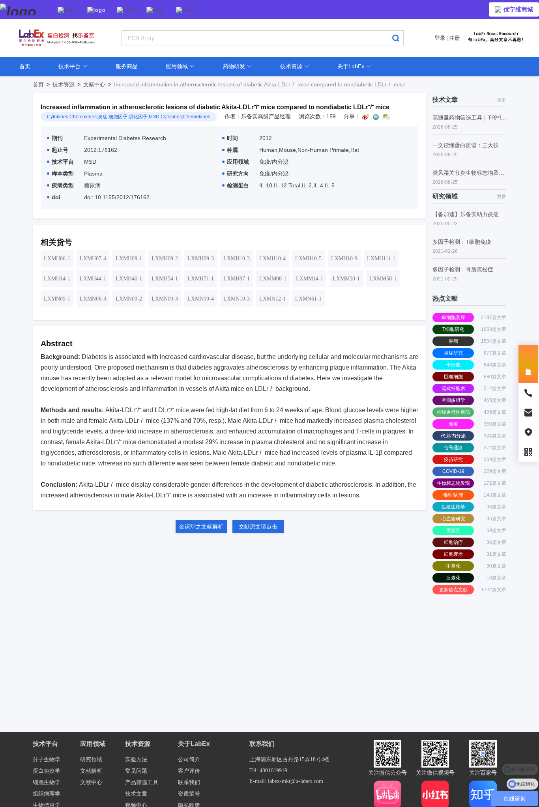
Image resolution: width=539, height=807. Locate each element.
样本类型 (63, 173)
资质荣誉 (189, 794)
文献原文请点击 (258, 526)
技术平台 (70, 66)
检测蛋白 (238, 185)
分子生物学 (46, 759)
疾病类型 (63, 185)
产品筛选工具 (141, 782)
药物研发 (235, 66)
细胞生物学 (46, 782)
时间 (232, 138)
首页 (24, 66)
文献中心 (98, 84)
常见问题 (136, 771)
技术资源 (292, 66)
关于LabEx (351, 66)
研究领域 (91, 759)
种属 (232, 150)
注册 (454, 38)
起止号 (60, 150)
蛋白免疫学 (46, 771)
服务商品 (127, 66)
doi (56, 197)
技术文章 (136, 794)
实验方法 (136, 759)
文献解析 (91, 771)
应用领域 (177, 66)
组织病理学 (46, 794)
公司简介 (189, 759)
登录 (439, 38)
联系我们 (189, 782)
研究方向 (238, 173)
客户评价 (189, 771)
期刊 (57, 138)
